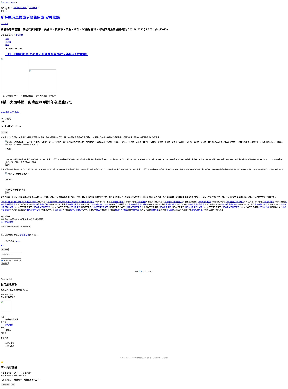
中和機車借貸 (74, 207)
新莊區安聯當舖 (7, 222)
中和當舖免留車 (70, 202)
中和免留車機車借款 (85, 202)
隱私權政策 (156, 358)
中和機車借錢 (268, 202)
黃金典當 (154, 210)
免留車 (99, 210)
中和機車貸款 (171, 204)
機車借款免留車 (76, 210)
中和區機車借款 (117, 202)
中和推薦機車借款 (32, 210)
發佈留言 (5, 263)
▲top (3, 245)
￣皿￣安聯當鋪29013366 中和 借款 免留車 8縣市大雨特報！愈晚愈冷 (46, 54)
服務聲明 (165, 358)
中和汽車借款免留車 (56, 202)
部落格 (8, 42)
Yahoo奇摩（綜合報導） (10, 112)
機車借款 (58, 210)
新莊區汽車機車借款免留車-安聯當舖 (30, 17)
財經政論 (19, 35)
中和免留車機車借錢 (40, 204)
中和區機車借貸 (164, 207)
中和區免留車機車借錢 (138, 204)
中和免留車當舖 (204, 202)
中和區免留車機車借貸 (230, 207)
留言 (27, 235)
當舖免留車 (136, 210)
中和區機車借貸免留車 (193, 207)
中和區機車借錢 (72, 204)
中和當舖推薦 (263, 207)
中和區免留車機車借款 (235, 202)
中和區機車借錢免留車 (101, 204)
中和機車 (34, 202)
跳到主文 (4, 24)
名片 (7, 45)
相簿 (7, 39)
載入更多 (5, 249)
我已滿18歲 (5, 384)
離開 (12, 384)
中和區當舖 (141, 202)
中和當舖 (27, 202)
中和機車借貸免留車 (100, 207)
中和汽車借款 (17, 202)
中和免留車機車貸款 (229, 204)
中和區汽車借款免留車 (174, 202)
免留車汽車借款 (121, 210)
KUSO (17, 241)
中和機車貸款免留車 (196, 204)
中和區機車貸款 (261, 204)
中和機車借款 (6, 202)
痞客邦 (22, 235)
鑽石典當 (170, 210)
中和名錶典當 (197, 210)
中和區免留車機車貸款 (41, 207)
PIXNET (127, 358)
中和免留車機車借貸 (133, 207)
